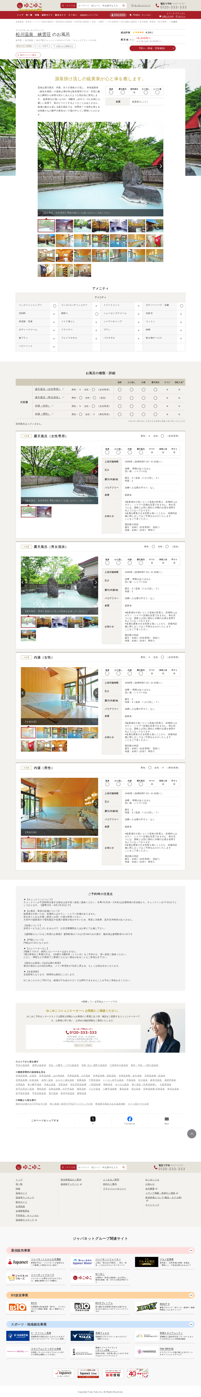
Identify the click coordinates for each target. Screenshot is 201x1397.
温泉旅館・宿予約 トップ (27, 21)
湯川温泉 (53, 1093)
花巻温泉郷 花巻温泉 (154, 1088)
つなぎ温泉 (94, 1088)
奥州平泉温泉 (67, 1093)
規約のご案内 (110, 1184)
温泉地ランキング (25, 1197)
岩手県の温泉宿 (82, 21)
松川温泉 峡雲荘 (148, 21)
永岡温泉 (20, 1084)
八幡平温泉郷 (110, 1088)
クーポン (72, 15)
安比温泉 (136, 1088)
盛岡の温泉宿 (39, 1065)
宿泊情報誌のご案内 (71, 1179)
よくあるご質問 (111, 1179)
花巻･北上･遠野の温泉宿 (94, 1065)
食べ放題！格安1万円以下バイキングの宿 (71, 1103)
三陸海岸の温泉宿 (119, 1065)
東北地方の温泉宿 (64, 21)
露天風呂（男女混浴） (48, 397)
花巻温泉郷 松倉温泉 (27, 1080)
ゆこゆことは (152, 1179)
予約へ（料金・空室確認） (152, 48)
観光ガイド (60, 15)
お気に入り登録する (64, 46)
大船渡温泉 (165, 1084)
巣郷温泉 (81, 1080)
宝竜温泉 (63, 1084)
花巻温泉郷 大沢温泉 (78, 1075)
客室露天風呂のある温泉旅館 (110, 1103)
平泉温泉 (131, 1080)
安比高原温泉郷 (78, 1084)
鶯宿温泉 (41, 1088)
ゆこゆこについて (142, 5)
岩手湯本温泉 (23, 1093)
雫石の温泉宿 (23, 1065)
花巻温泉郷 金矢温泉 (130, 1075)
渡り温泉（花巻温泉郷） (144, 1084)
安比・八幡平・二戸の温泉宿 (105, 21)
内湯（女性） (43, 405)
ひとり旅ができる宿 (138, 1103)
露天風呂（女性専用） (48, 389)
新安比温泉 (173, 1088)
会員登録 (20, 1206)
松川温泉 (143, 1080)
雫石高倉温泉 (39, 1093)
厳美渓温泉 (156, 1080)
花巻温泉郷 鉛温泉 (154, 1075)
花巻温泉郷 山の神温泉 (52, 1075)
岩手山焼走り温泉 (25, 1088)
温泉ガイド (47, 15)
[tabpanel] (100, 169)
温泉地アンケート (70, 1184)
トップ (20, 15)
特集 (37, 15)
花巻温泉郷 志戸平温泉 (61, 1088)
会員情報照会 (23, 1210)
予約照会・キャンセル (27, 1215)
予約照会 (142, 15)
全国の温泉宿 (47, 21)
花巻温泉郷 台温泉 (26, 1075)
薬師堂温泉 (170, 1080)
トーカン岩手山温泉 (113, 1080)
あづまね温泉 (122, 1084)
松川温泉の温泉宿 (129, 21)
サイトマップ (152, 1204)
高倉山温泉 (50, 1084)
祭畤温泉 (108, 1084)
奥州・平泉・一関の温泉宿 (144, 1065)
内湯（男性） (43, 413)
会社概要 (150, 1188)
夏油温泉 (124, 1088)
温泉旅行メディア (88, 15)
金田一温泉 (47, 1080)
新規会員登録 (119, 15)
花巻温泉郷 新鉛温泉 (104, 1075)
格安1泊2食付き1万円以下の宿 (31, 1103)
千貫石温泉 (94, 1080)
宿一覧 (29, 15)
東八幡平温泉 (34, 1084)
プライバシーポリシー (114, 1188)
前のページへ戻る (28, 55)
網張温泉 (81, 1093)
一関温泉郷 (95, 1084)
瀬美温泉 (81, 1088)
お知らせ (150, 1184)
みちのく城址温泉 (65, 1080)
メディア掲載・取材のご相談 (160, 1193)
